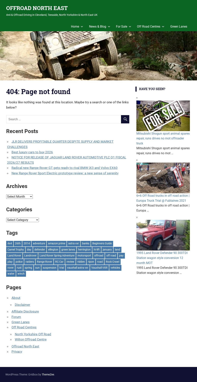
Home (75, 26)
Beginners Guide (102, 243)
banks (85, 243)
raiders (30, 261)
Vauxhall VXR (99, 267)
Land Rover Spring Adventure (57, 255)
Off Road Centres (148, 26)
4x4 (10, 243)
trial (61, 267)
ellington (53, 249)
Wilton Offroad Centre (31, 339)
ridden (81, 261)
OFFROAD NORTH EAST (37, 8)
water (11, 273)
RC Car (59, 261)
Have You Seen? (152, 89)
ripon (91, 261)
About (16, 298)
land (117, 249)
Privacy (17, 351)
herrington (84, 249)
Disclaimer (22, 305)
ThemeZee (48, 374)
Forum (16, 317)
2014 (27, 243)
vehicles (115, 267)
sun (37, 267)
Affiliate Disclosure (25, 311)
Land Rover (14, 255)
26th (18, 243)
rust (19, 267)
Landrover (30, 255)
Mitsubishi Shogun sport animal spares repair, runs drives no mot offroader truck (163, 138)
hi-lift (97, 249)
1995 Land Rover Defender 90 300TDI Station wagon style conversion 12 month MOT (162, 258)
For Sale (121, 26)
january (107, 249)
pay (121, 255)
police (19, 261)
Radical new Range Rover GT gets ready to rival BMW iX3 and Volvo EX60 (65, 168)
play (10, 261)
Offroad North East (25, 346)
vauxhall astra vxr (77, 267)
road (100, 261)
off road (111, 255)
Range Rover (44, 261)
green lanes (68, 249)
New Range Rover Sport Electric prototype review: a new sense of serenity (65, 173)
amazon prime (56, 243)
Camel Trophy (16, 249)
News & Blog (97, 26)
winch (21, 273)
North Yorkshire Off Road (33, 334)
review (70, 261)
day (29, 249)
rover (11, 267)
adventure (39, 243)
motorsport (84, 255)
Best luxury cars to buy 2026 (32, 152)
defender (39, 249)
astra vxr (73, 243)
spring (28, 267)
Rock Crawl (112, 261)
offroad (98, 255)
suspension (49, 267)
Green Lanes (178, 26)
